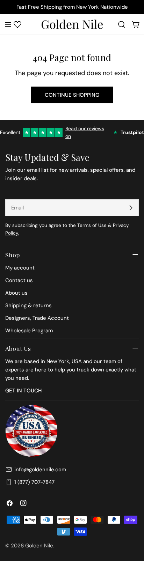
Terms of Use (92, 225)
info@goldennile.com (40, 469)
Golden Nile (39, 545)
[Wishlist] (17, 24)
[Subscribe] (130, 207)
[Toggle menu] (8, 24)
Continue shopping (72, 94)
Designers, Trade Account (37, 318)
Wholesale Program (29, 330)
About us (16, 292)
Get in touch (23, 390)
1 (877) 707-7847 (34, 482)
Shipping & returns (28, 305)
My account (20, 267)
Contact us (19, 280)
